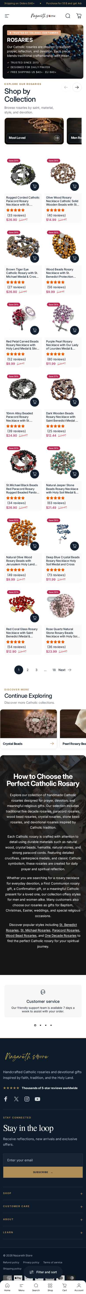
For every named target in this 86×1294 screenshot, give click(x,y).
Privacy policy (31, 1262)
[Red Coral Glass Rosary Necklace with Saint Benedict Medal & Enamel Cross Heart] (23, 606)
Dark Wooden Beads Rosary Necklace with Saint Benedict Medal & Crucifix (61, 416)
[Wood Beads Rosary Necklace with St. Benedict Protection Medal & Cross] (63, 246)
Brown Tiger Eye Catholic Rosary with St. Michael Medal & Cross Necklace (22, 273)
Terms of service (52, 1262)
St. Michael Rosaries (35, 930)
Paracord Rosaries (65, 930)
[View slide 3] (45, 1025)
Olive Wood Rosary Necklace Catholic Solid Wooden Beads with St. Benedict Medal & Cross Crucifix (62, 201)
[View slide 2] (40, 1025)
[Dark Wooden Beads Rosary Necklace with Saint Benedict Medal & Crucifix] (63, 390)
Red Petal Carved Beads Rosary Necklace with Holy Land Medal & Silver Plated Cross (22, 345)
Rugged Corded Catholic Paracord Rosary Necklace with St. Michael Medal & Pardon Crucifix (23, 201)
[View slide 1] (35, 1025)
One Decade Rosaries (61, 935)
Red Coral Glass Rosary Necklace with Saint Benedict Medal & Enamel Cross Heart (21, 632)
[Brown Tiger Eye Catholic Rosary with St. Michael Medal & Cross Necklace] (23, 246)
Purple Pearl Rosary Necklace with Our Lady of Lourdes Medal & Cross (62, 345)
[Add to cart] (34, 186)
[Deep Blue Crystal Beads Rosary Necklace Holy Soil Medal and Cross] (63, 534)
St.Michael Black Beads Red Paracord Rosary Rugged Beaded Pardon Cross (22, 488)
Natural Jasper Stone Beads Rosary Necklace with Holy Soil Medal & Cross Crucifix (62, 488)
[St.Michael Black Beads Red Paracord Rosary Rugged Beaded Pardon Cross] (23, 462)
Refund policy (11, 1262)
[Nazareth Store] (26, 1056)
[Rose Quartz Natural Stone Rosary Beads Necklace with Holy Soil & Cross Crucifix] (63, 606)
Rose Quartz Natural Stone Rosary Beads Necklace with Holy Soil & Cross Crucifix (62, 632)
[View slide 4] (51, 1025)
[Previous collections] (66, 87)
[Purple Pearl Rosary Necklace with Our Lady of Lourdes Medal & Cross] (63, 318)
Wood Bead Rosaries (21, 935)
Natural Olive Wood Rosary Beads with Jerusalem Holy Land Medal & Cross (20, 560)
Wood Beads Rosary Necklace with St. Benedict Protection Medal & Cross (59, 273)
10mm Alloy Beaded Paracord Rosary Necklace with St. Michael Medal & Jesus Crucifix (21, 416)
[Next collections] (77, 87)
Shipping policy (12, 1268)
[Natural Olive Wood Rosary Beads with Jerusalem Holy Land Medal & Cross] (23, 534)
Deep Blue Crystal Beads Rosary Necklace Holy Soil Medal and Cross (63, 560)
